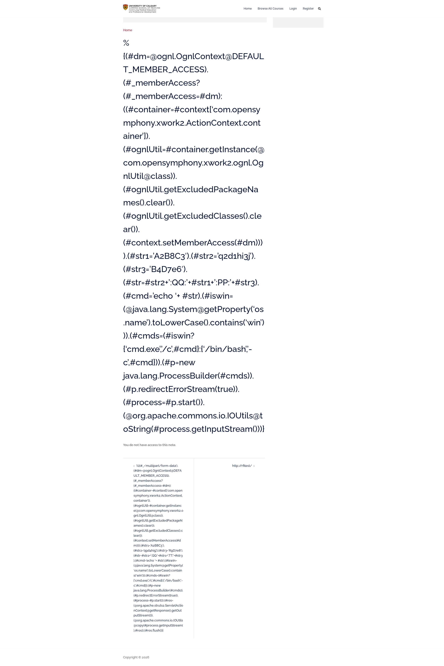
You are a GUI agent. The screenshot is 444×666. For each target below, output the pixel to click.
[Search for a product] (319, 8)
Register (308, 8)
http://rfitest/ (242, 466)
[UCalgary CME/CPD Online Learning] (141, 8)
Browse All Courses (270, 8)
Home (248, 8)
